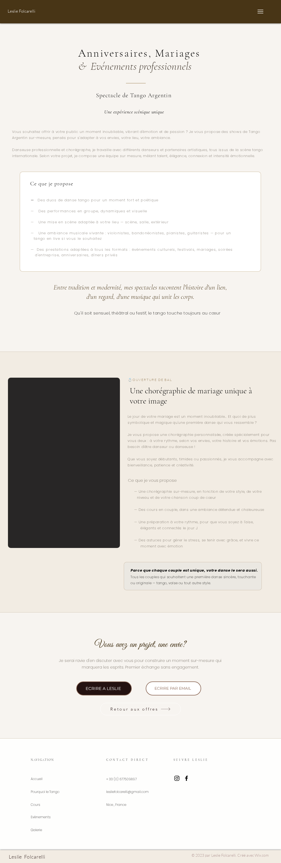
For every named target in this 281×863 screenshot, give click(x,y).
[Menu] (259, 11)
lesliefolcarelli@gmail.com (127, 791)
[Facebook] (186, 778)
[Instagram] (176, 778)
